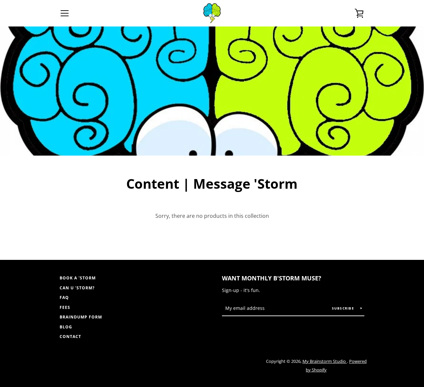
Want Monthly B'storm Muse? (271, 278)
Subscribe (344, 308)
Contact (70, 336)
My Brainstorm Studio (324, 361)
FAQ (64, 297)
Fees (65, 307)
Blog (66, 327)
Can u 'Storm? (77, 288)
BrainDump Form (81, 317)
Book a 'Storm (78, 278)
